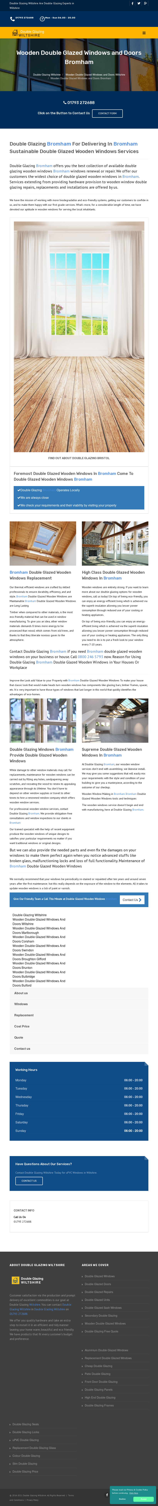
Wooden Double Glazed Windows (105, 1323)
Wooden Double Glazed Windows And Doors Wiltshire (39, 921)
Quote (18, 1037)
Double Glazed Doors (98, 1284)
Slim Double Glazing (25, 1463)
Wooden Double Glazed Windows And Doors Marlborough (39, 930)
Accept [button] (144, 1499)
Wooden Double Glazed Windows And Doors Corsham (39, 939)
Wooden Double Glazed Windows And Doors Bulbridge (39, 974)
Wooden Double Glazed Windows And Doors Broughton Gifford (39, 956)
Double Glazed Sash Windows (103, 1308)
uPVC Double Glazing (26, 1440)
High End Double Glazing (100, 1397)
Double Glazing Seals (26, 1424)
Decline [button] (122, 1499)
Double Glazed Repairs (99, 1292)
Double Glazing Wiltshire (30, 915)
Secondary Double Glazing (101, 1315)
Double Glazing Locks (26, 1432)
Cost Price (21, 1026)
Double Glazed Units (97, 1300)
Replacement (24, 1015)
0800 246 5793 (90, 656)
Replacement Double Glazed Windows (108, 1358)
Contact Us (131, 899)
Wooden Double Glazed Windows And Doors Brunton (39, 965)
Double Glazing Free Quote (101, 1331)
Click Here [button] (133, 1493)
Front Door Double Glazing (101, 1382)
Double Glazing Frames (99, 1405)
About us (21, 993)
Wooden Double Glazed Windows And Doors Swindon (39, 947)
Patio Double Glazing (97, 1374)
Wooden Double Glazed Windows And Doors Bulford (39, 983)
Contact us (22, 1048)
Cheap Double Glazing (98, 1366)
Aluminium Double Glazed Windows (106, 1350)
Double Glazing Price (25, 1471)
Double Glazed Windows (100, 1276)
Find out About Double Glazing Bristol (79, 458)
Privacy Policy (32, 1500)
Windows (21, 1004)
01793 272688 (24, 17)
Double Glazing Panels (99, 1389)
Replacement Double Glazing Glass (34, 1448)
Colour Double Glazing (26, 1456)
